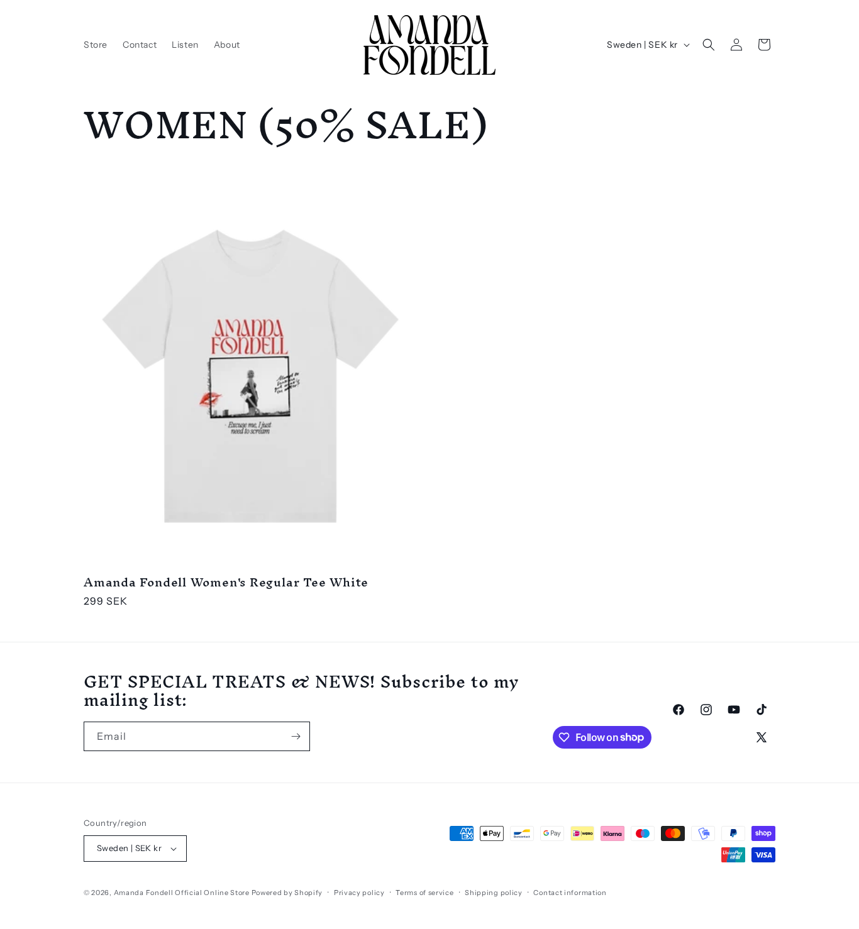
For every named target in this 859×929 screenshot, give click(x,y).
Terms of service (424, 892)
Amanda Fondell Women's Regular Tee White (226, 582)
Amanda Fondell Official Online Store (182, 892)
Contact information (569, 892)
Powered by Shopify (287, 892)
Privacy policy (359, 892)
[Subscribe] (295, 736)
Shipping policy (494, 892)
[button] (709, 44)
